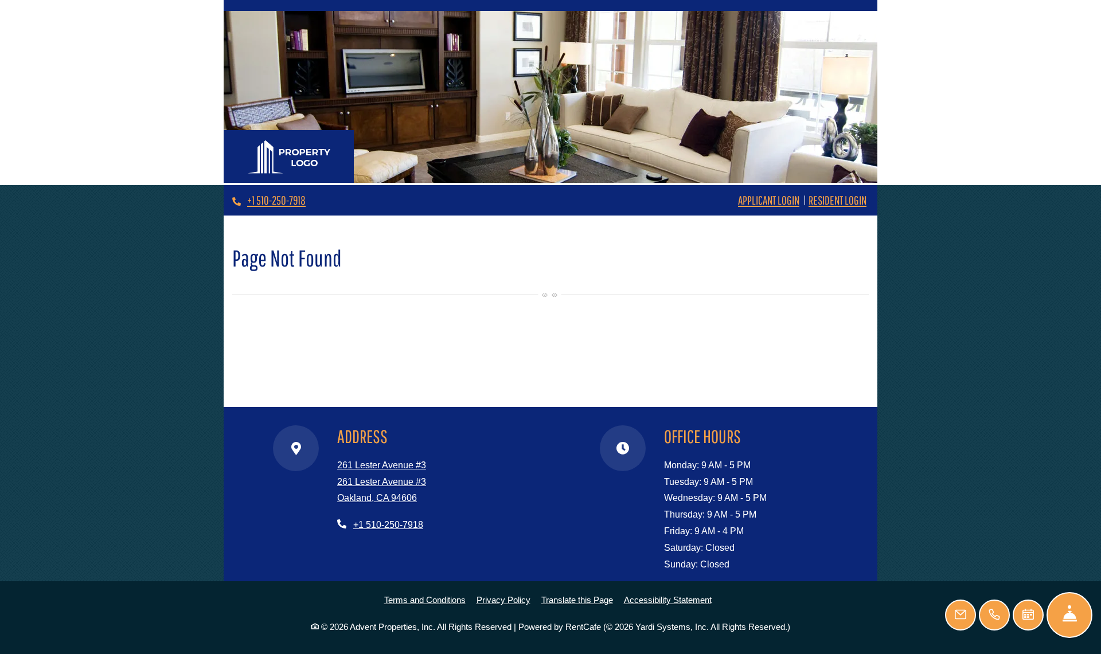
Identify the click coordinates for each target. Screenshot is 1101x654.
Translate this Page (577, 599)
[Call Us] (994, 615)
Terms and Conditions (425, 599)
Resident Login (837, 200)
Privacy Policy (503, 599)
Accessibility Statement (668, 599)
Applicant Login (768, 200)
